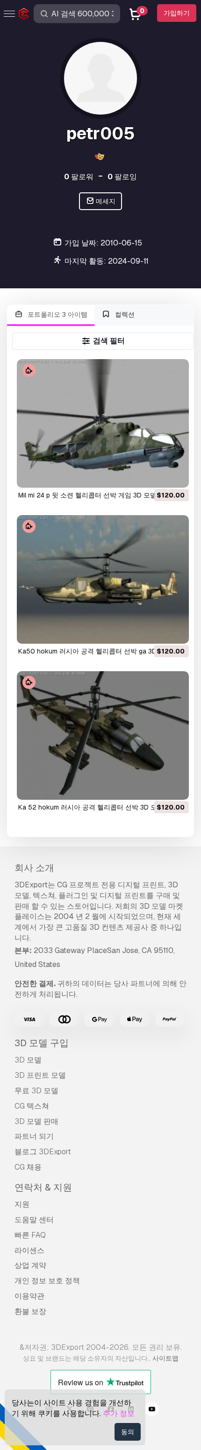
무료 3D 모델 (36, 1091)
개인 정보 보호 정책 (47, 1281)
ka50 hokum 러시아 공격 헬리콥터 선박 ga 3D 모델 (95, 651)
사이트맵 (165, 1358)
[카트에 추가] (156, 475)
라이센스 (29, 1250)
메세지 (104, 201)
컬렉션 (124, 314)
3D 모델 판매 (36, 1121)
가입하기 (177, 13)
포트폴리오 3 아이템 (56, 314)
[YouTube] (152, 1410)
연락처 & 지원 (43, 1187)
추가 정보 (119, 1413)
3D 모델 (28, 1060)
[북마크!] (175, 475)
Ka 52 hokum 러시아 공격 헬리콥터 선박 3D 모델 (91, 807)
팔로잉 (122, 177)
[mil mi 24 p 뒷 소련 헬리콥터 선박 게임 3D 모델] (103, 423)
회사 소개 (34, 868)
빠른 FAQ (30, 1235)
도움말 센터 (34, 1220)
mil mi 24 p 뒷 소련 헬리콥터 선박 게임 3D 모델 (87, 495)
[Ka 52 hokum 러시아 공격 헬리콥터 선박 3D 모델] (103, 735)
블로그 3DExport (42, 1152)
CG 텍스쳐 (31, 1106)
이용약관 (29, 1296)
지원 (21, 1204)
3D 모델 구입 (41, 1043)
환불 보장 (30, 1311)
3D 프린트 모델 (40, 1075)
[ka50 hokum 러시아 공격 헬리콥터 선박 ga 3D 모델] (103, 579)
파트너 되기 (34, 1136)
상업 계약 (30, 1265)
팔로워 (78, 177)
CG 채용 (28, 1167)
